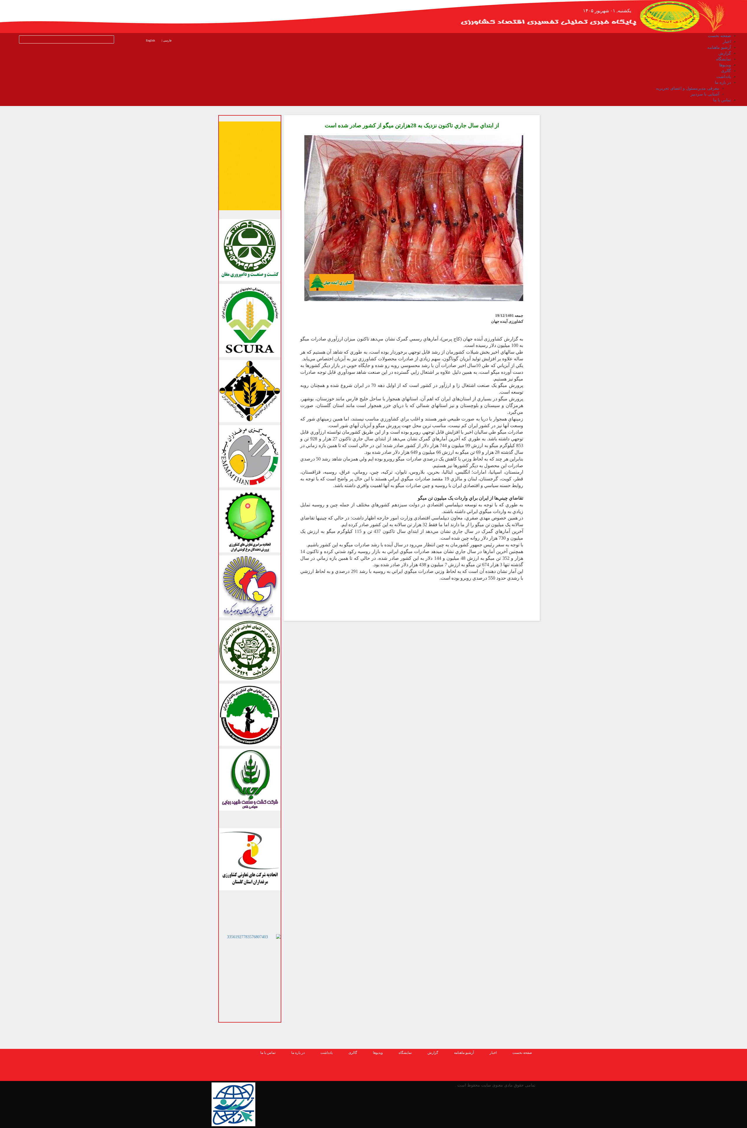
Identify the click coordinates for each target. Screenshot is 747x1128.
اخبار (493, 1053)
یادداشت (326, 1053)
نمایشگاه (405, 1053)
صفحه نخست (522, 1053)
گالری (352, 1053)
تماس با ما (267, 1053)
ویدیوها (378, 1053)
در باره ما (298, 1053)
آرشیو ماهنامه (464, 1053)
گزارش (432, 1053)
